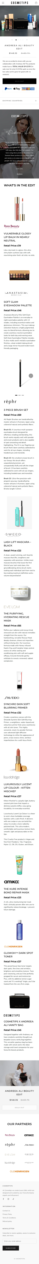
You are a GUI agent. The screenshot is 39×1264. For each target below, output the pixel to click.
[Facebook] (3, 1199)
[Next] (31, 376)
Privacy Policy (7, 1214)
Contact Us (6, 1211)
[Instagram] (8, 1199)
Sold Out (19, 81)
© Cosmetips (19, 1259)
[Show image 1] (16, 39)
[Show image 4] (22, 39)
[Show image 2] (18, 39)
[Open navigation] (3, 3)
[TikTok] (13, 1199)
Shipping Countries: (13, 101)
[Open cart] (36, 3)
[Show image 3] (20, 39)
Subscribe (11, 1248)
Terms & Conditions (9, 1218)
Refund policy (7, 1221)
